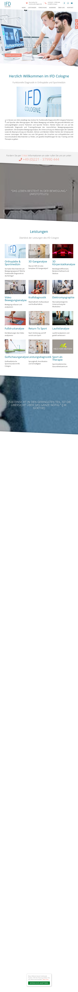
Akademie (52, 7)
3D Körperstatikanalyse (62, 263)
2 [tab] (61, 62)
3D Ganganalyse (38, 261)
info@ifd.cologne (52, 4)
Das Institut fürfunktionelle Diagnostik (35, 3)
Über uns (61, 7)
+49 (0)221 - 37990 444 (54, 2)
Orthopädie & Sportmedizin (13, 263)
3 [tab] (64, 62)
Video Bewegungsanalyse (15, 298)
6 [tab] (72, 62)
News (24, 7)
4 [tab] (67, 62)
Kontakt (70, 7)
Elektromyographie (62, 297)
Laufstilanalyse (60, 328)
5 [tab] (69, 62)
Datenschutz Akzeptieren (39, 983)
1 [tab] (59, 62)
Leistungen (32, 7)
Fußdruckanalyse (14, 328)
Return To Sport (38, 328)
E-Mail (24, 155)
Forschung (43, 7)
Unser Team (10, 55)
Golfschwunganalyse (15, 357)
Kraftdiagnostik (37, 297)
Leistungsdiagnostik (39, 357)
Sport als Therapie (57, 358)
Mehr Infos (46, 979)
